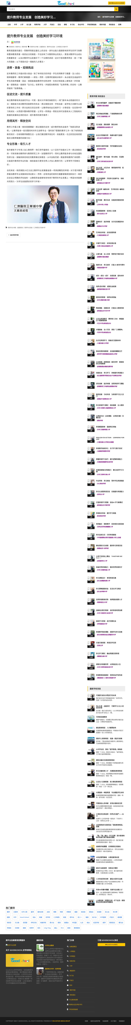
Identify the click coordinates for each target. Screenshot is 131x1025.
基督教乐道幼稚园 (102, 106)
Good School (24, 917)
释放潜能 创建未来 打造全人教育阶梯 (110, 308)
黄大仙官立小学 (102, 214)
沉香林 (16, 912)
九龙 (81, 923)
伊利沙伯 (34, 923)
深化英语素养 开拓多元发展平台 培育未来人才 (110, 179)
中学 (15, 24)
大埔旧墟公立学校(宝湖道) (105, 442)
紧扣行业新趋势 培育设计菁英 (107, 868)
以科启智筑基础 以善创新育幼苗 (107, 857)
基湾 (32, 912)
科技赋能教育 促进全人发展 (106, 211)
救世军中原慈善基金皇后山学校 (107, 354)
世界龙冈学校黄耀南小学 (105, 527)
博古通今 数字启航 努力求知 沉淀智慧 (110, 158)
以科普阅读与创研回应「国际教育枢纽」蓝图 (110, 826)
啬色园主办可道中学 (103, 183)
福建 (76, 912)
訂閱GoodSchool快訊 (117, 3)
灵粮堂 (69, 912)
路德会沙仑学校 (102, 226)
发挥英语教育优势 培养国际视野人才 (109, 599)
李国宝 (9, 928)
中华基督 (103, 917)
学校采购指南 (91, 24)
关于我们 (113, 1021)
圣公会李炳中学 (102, 591)
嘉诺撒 (120, 917)
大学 (45, 24)
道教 (8, 917)
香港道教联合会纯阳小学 (105, 127)
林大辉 (115, 912)
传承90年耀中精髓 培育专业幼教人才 (109, 890)
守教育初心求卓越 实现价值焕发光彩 (109, 803)
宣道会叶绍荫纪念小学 (104, 194)
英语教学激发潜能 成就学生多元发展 (109, 632)
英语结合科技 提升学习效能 (106, 513)
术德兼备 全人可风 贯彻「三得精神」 (110, 330)
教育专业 (18, 47)
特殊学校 (37, 24)
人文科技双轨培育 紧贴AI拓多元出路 (109, 879)
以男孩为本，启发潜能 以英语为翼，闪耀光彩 (110, 417)
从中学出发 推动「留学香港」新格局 (109, 749)
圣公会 (107, 912)
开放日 (52, 24)
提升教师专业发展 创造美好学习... (113, 17)
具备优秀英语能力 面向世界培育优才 (109, 567)
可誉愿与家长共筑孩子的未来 (106, 695)
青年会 (72, 917)
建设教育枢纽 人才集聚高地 (106, 728)
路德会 (66, 923)
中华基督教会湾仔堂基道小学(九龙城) (109, 537)
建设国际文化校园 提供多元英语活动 (109, 545)
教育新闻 (77, 928)
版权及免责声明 (95, 1021)
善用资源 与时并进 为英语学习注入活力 (110, 395)
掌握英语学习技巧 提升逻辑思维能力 (109, 459)
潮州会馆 (40, 912)
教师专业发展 (51, 47)
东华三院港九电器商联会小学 (106, 408)
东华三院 (24, 912)
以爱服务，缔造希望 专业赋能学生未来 (110, 792)
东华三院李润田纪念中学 (105, 667)
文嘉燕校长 (42, 47)
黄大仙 (52, 923)
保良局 (83, 912)
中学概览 (72, 956)
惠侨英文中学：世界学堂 (53, 969)
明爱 (61, 912)
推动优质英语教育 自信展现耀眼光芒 (109, 351)
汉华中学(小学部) (102, 205)
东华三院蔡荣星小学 (103, 116)
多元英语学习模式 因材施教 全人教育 (110, 405)
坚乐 (38, 928)
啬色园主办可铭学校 (103, 505)
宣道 (64, 917)
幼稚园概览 (73, 946)
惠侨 (8, 912)
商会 (88, 923)
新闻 (68, 928)
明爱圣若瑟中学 (102, 268)
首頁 (86, 1021)
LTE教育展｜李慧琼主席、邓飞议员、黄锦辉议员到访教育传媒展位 (110, 901)
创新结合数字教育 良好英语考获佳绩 (109, 610)
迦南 (24, 928)
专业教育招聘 (73, 1000)
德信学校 (100, 420)
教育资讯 (12, 47)
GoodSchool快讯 (112, 945)
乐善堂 (17, 928)
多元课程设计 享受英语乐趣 (106, 578)
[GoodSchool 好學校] (65, 4)
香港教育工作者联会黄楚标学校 (107, 386)
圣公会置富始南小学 (103, 581)
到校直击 (112, 24)
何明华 (31, 928)
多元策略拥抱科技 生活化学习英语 (108, 589)
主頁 (9, 24)
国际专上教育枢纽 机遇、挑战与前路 (109, 738)
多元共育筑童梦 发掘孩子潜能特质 (108, 103)
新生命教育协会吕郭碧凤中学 (106, 635)
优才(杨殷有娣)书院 (103, 300)
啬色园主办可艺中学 (103, 311)
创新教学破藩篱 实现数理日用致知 (108, 846)
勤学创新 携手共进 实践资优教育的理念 (110, 201)
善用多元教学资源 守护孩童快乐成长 (109, 146)
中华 (15, 917)
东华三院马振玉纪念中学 (105, 161)
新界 (104, 923)
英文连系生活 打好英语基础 (106, 535)
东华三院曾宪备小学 (103, 570)
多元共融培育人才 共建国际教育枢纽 (109, 771)
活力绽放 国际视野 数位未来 (107, 124)
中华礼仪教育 (49, 945)
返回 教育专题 (14, 235)
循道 (87, 917)
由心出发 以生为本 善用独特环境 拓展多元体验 (110, 168)
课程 (65, 24)
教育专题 (103, 24)
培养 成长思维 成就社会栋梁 (106, 286)
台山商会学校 (101, 483)
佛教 (54, 912)
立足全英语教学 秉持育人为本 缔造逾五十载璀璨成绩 (110, 320)
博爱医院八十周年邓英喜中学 (106, 678)
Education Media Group (61, 1021)
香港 (59, 923)
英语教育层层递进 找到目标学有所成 (109, 675)
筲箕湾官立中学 (102, 602)
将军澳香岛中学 (102, 624)
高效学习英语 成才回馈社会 (106, 621)
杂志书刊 (81, 24)
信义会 (94, 917)
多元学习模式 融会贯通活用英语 (107, 653)
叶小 (62, 928)
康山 (55, 928)
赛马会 (121, 923)
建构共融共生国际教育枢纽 (105, 760)
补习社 (72, 24)
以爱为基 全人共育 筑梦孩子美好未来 (110, 254)
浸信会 (91, 912)
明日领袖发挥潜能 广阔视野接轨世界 (109, 114)
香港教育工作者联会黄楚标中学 (107, 278)
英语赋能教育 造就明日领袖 (106, 427)
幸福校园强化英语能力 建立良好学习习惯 (110, 471)
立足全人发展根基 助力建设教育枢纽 (109, 782)
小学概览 (72, 951)
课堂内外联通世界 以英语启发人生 (108, 664)
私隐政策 (105, 1021)
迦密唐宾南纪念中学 (103, 289)
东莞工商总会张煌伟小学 (105, 246)
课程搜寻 (72, 971)
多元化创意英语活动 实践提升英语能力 (110, 491)
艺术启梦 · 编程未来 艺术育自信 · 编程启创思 (110, 190)
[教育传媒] (15, 42)
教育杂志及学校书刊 (75, 1004)
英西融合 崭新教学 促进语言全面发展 (110, 524)
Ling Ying (47, 928)
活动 (59, 24)
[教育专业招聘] (11, 945)
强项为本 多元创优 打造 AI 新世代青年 (110, 265)
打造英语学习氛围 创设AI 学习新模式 (109, 502)
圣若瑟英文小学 (102, 561)
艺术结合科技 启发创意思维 (106, 232)
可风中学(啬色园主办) (104, 332)
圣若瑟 (25, 923)
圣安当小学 (100, 494)
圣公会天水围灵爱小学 (104, 138)
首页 (99, 17)
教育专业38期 (34, 47)
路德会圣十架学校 (102, 548)
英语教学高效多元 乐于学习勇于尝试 (109, 448)
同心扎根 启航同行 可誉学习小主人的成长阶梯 (110, 707)
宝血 (34, 917)
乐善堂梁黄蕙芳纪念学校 (105, 462)
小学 (21, 24)
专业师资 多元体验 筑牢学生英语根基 (110, 481)
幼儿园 (29, 24)
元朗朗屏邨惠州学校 (103, 451)
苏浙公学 (100, 645)
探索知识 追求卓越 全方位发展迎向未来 (110, 222)
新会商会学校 (101, 149)
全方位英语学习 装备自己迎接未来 (108, 340)
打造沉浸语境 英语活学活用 (106, 643)
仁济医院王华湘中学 (62, 47)
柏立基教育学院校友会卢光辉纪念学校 (109, 376)
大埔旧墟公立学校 (102, 343)
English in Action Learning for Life (110, 438)
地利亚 (9, 923)
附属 (40, 917)
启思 (48, 912)
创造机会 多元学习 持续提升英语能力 (110, 373)
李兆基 (74, 923)
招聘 (119, 24)
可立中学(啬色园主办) (104, 323)
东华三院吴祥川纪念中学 (105, 613)
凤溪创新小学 (101, 172)
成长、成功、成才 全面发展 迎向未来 (110, 276)
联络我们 (122, 1021)
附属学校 (43, 923)
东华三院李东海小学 (103, 474)
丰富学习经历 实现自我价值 (106, 243)
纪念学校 (96, 923)
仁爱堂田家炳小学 (102, 235)
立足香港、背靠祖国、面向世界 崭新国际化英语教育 (110, 363)
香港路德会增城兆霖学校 (105, 366)
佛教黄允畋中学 (102, 656)
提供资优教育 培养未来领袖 (106, 297)
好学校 (48, 917)
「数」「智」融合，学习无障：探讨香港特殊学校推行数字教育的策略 (110, 836)
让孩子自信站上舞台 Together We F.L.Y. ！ (109, 557)
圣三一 (80, 917)
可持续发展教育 (101, 717)
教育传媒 (24, 47)
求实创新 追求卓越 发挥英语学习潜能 (110, 383)
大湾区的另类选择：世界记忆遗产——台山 (110, 815)
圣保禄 (99, 912)
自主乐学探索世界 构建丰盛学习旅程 (109, 135)
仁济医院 (56, 917)
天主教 (17, 923)
